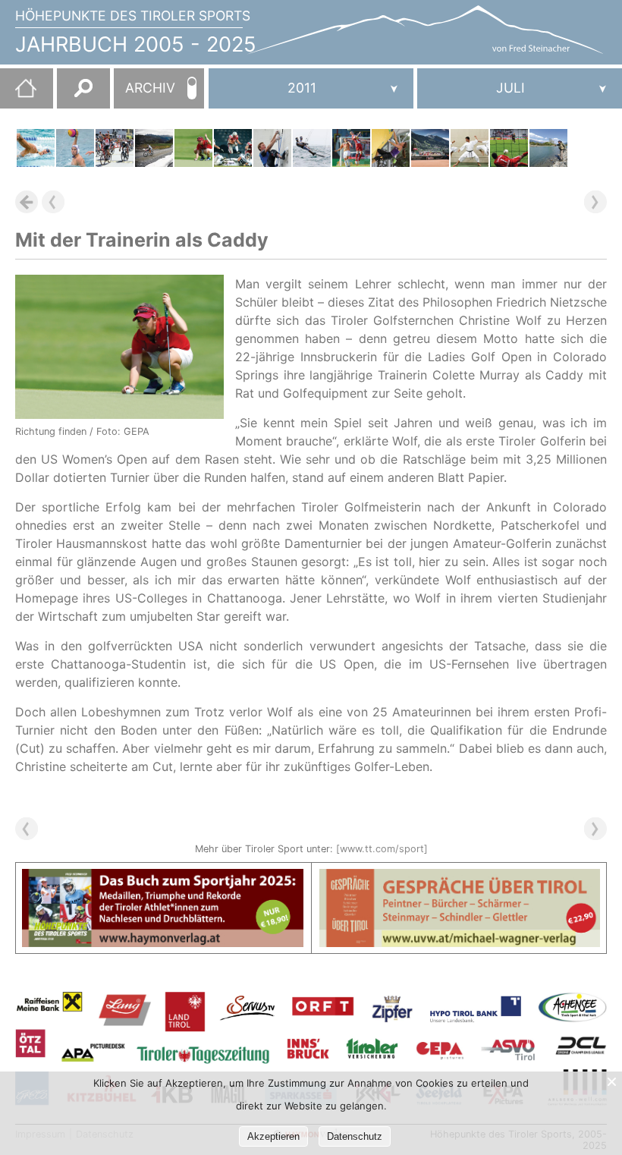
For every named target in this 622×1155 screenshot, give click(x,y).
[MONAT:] (519, 88)
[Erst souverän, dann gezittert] (351, 148)
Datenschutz (354, 1136)
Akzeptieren (273, 1136)
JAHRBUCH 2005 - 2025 (135, 44)
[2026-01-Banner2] (460, 878)
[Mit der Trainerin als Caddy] (193, 148)
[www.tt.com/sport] (382, 848)
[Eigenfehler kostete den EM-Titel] (312, 148)
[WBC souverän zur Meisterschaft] (75, 148)
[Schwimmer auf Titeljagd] (36, 148)
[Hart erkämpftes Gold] (469, 148)
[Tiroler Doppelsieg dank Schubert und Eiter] (272, 148)
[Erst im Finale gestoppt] (430, 148)
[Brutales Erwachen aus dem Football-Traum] (233, 148)
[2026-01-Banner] (162, 878)
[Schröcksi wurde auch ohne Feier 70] (548, 148)
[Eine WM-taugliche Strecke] (154, 148)
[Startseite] (18, 94)
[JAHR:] (311, 88)
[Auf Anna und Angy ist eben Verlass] (391, 148)
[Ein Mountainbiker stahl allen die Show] (115, 148)
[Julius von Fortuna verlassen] (509, 148)
